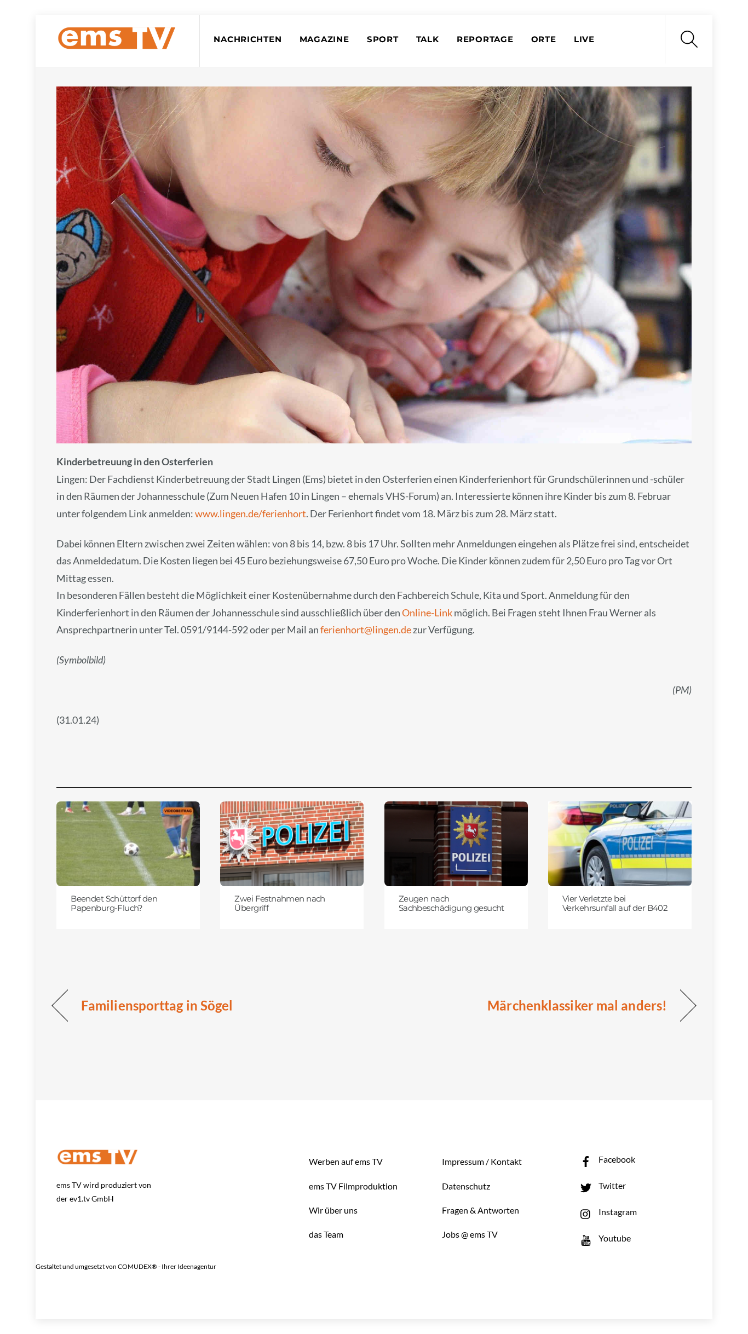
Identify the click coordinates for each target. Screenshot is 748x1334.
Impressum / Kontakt (482, 1161)
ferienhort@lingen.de (365, 629)
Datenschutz (466, 1186)
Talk (427, 39)
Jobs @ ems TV (470, 1234)
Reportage (485, 39)
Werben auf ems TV (346, 1161)
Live (584, 39)
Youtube (614, 1238)
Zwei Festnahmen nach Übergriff (279, 904)
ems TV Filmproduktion (353, 1186)
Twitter (611, 1185)
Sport (383, 39)
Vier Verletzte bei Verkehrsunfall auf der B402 (615, 904)
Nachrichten (247, 39)
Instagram (617, 1211)
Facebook (616, 1159)
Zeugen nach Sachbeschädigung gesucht (451, 904)
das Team (326, 1234)
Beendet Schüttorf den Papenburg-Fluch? (114, 904)
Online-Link (427, 613)
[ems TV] (116, 43)
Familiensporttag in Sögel (157, 1005)
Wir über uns (333, 1210)
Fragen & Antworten (480, 1210)
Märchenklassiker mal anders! (577, 1005)
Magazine (324, 39)
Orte (543, 39)
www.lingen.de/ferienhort (250, 513)
